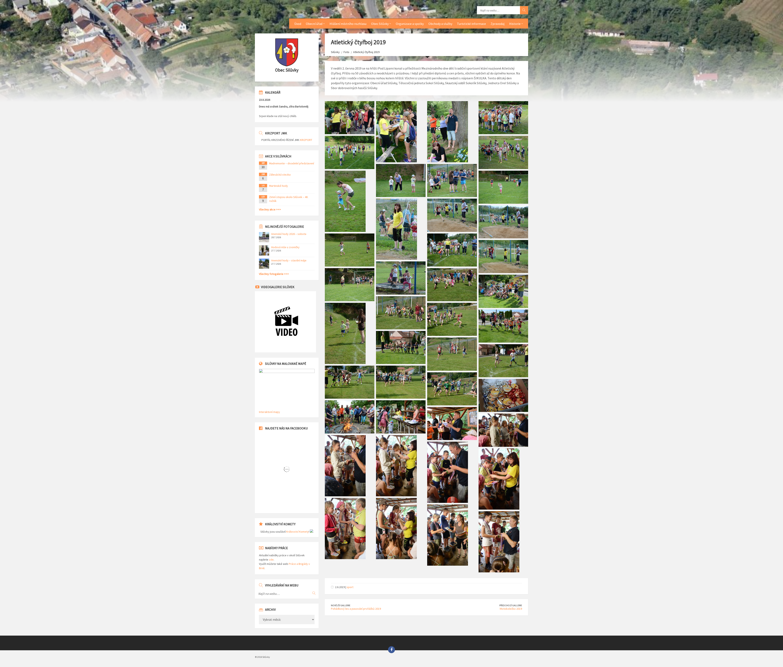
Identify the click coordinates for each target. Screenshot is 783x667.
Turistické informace (471, 24)
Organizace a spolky (410, 24)
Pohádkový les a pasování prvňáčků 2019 (356, 609)
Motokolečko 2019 (511, 609)
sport (350, 587)
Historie (515, 24)
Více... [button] (771, 644)
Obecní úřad (314, 24)
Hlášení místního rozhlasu (348, 24)
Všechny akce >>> (270, 209)
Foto (346, 52)
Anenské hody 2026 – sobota (288, 234)
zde (271, 559)
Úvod (297, 24)
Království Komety (297, 531)
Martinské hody (278, 186)
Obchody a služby (440, 24)
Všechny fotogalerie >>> (274, 274)
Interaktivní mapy (269, 412)
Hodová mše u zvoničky (285, 247)
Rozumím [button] (749, 655)
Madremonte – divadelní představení (291, 163)
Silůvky (335, 52)
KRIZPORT (306, 140)
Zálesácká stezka (280, 174)
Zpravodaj (497, 24)
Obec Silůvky (380, 24)
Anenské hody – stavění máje (288, 260)
